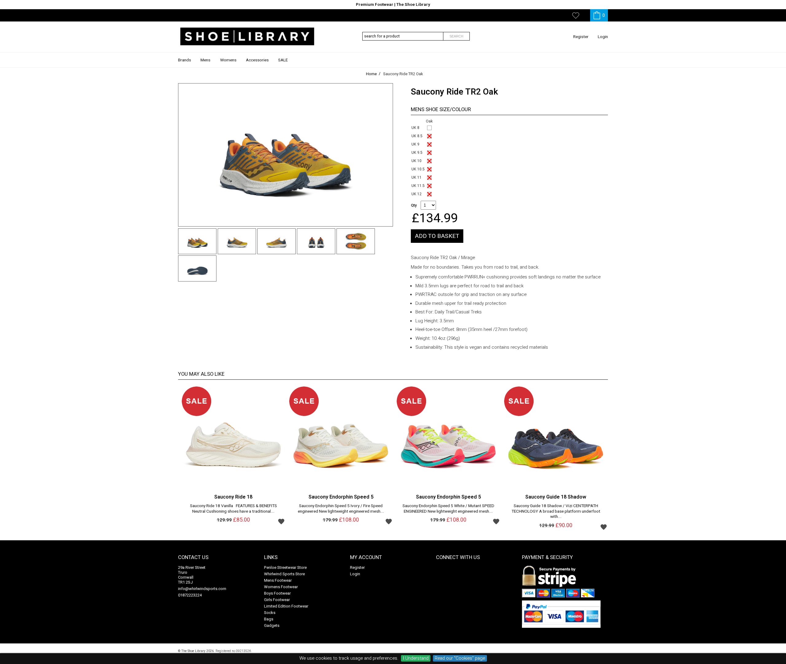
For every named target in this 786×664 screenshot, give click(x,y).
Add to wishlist (281, 521)
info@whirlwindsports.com (202, 589)
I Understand (416, 658)
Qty (414, 205)
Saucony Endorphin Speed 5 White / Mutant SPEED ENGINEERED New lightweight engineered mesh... (448, 509)
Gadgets (271, 625)
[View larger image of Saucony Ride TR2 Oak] (285, 155)
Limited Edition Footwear (286, 606)
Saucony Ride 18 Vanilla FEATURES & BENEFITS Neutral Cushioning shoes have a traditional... (233, 509)
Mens (205, 60)
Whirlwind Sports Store (284, 574)
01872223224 (190, 595)
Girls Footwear (277, 600)
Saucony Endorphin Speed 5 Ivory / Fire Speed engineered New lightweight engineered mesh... (341, 509)
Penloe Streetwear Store (285, 567)
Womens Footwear (281, 587)
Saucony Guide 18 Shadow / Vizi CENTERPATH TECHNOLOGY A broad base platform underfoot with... (556, 511)
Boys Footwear (277, 593)
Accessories (257, 60)
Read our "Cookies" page (460, 658)
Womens (228, 60)
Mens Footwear (278, 580)
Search (456, 36)
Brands (184, 60)
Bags (268, 619)
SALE (283, 60)
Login (603, 37)
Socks (269, 612)
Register (581, 37)
